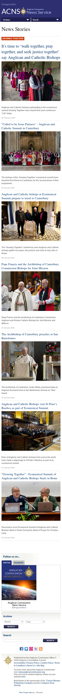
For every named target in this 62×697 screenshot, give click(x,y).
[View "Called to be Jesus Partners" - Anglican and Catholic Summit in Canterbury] (30, 152)
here (23, 677)
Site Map (40, 665)
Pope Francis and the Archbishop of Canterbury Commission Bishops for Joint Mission (30, 266)
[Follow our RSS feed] (40, 648)
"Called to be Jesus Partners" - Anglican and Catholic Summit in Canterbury (28, 126)
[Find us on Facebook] (21, 648)
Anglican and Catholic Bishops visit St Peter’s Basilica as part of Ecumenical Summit (29, 406)
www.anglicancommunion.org (31, 672)
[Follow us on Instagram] (31, 648)
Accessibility (19, 663)
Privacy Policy (32, 663)
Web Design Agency (27, 692)
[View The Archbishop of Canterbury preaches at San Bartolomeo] (30, 362)
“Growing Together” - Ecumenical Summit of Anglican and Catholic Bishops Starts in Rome (29, 476)
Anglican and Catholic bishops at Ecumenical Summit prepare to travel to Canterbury (28, 196)
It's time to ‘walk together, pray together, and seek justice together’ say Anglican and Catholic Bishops (30, 51)
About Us (31, 665)
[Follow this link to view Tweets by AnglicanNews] (19, 588)
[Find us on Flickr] (36, 648)
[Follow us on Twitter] (26, 648)
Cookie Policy (47, 663)
